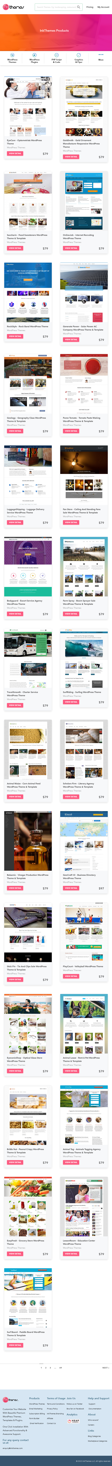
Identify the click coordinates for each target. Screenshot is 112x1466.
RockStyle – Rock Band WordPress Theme (27, 326)
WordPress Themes (12, 60)
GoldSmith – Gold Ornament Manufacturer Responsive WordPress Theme (81, 143)
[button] (15, 153)
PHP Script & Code (57, 60)
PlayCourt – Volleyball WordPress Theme (83, 966)
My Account (103, 7)
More (101, 59)
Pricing (89, 7)
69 (60, 1368)
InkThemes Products (54, 30)
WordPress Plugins (35, 60)
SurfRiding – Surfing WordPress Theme (82, 692)
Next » (105, 1368)
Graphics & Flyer (79, 60)
